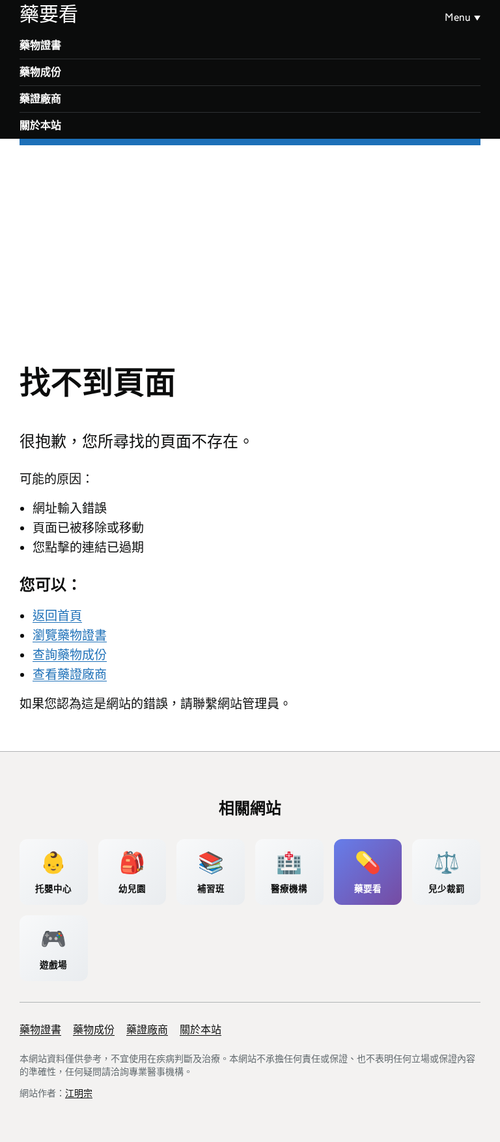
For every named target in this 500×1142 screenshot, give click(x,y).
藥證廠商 (40, 99)
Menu (458, 17)
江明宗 (78, 1093)
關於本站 (40, 125)
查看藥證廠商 (70, 674)
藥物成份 (40, 72)
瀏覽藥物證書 (70, 635)
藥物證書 (40, 45)
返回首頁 (57, 615)
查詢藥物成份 (70, 655)
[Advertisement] (250, 243)
